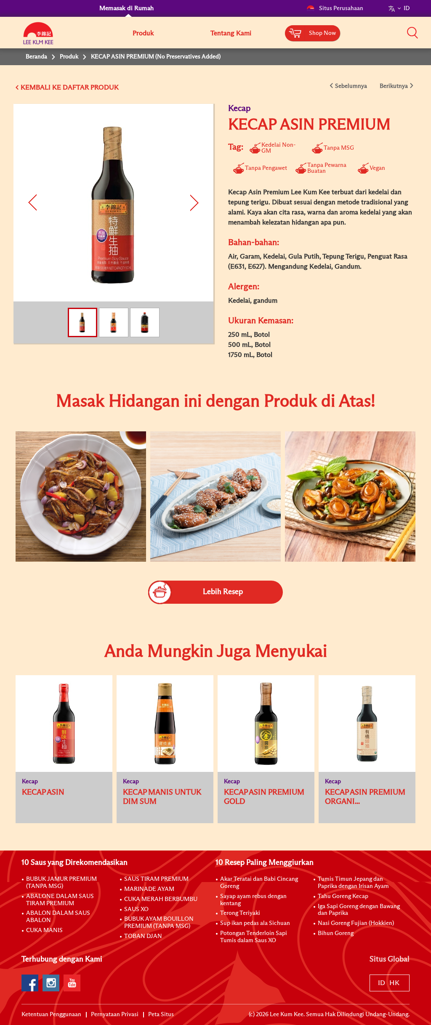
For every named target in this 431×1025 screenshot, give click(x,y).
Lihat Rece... (74, 469)
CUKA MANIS (44, 930)
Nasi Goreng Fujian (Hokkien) (356, 923)
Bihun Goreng (336, 933)
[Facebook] (29, 983)
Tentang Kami (230, 33)
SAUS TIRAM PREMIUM (156, 879)
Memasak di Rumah (126, 8)
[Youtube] (72, 983)
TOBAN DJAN (143, 936)
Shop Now (322, 33)
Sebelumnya (351, 86)
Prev (33, 203)
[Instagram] (51, 983)
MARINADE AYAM (149, 889)
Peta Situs (161, 1014)
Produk (143, 33)
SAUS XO (136, 909)
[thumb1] (81, 496)
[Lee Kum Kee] (38, 38)
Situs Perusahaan (341, 8)
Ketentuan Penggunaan (51, 1014)
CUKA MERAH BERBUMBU (160, 899)
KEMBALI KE (41, 87)
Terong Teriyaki (240, 913)
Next (193, 203)
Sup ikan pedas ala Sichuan (255, 923)
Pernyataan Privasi (114, 1014)
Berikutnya (394, 86)
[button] (412, 32)
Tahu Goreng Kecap (343, 896)
